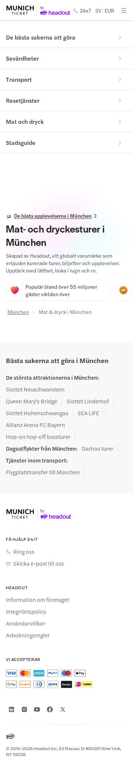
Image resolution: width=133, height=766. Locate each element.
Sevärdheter (22, 58)
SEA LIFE (88, 413)
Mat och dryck (25, 121)
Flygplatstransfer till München (43, 472)
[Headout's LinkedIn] (11, 709)
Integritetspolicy (26, 611)
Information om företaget (37, 599)
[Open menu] (124, 10)
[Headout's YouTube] (37, 709)
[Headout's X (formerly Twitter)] (63, 709)
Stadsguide (20, 142)
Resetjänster (23, 100)
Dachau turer (97, 448)
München (18, 312)
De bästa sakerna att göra (40, 37)
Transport (19, 79)
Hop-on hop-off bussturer (38, 436)
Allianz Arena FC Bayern (35, 424)
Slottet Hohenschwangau (37, 413)
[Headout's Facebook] (50, 709)
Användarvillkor (25, 623)
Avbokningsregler (28, 635)
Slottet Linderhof (87, 401)
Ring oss (23, 551)
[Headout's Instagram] (24, 709)
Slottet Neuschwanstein (35, 389)
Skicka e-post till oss (38, 563)
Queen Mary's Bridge (31, 401)
